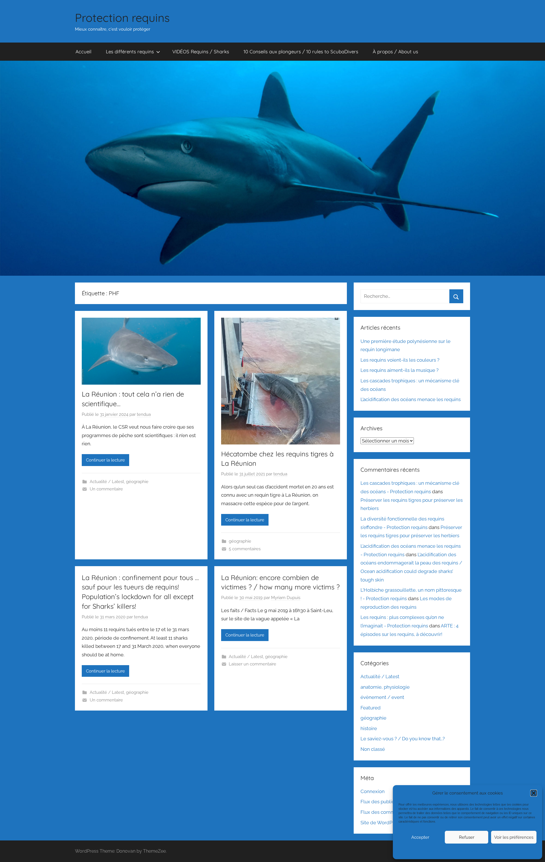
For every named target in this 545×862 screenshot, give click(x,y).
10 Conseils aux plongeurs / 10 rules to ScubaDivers (301, 51)
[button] (533, 793)
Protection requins (122, 17)
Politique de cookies (437, 851)
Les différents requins (130, 51)
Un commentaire (106, 489)
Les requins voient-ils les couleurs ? (399, 360)
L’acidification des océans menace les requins (410, 399)
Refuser (466, 837)
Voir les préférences (513, 837)
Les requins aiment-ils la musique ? (399, 370)
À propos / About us (395, 51)
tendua (144, 414)
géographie (137, 481)
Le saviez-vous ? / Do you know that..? (402, 738)
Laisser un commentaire (252, 664)
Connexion (372, 791)
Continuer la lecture (105, 460)
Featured (370, 708)
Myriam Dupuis (285, 597)
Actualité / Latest (107, 481)
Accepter (420, 837)
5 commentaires (245, 548)
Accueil (83, 51)
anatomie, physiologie (385, 687)
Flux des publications (384, 801)
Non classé (372, 749)
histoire (368, 728)
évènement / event (382, 697)
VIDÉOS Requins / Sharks (200, 51)
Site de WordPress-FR (385, 822)
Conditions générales (467, 851)
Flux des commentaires (386, 812)
